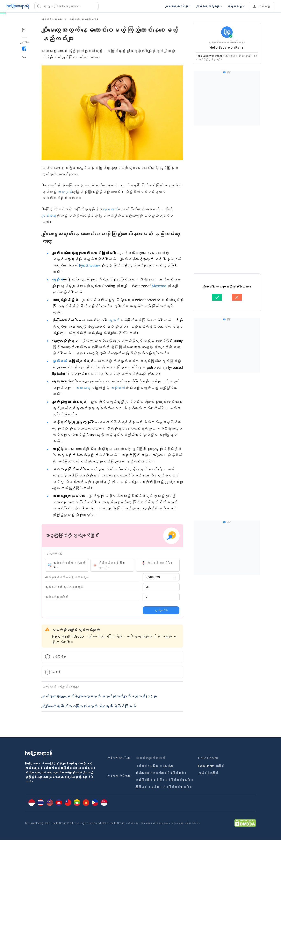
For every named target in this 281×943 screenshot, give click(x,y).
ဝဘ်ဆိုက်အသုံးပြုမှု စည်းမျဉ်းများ (154, 766)
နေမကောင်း (110, 209)
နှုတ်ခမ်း (59, 361)
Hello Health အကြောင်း (211, 766)
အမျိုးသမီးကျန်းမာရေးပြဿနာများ (84, 19)
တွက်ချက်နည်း (53, 553)
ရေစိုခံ (57, 279)
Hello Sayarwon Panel (227, 47)
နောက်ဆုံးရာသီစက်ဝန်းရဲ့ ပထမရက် (66, 577)
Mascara (159, 286)
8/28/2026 (153, 577)
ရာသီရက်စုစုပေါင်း (56, 597)
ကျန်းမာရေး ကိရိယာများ (118, 775)
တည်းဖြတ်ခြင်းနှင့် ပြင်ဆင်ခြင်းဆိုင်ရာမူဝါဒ (164, 780)
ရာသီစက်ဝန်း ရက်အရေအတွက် (64, 587)
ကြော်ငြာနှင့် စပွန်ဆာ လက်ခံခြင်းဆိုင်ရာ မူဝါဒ (163, 787)
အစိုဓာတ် (117, 388)
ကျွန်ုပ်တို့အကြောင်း (208, 773)
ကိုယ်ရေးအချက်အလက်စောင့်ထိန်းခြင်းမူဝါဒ (161, 773)
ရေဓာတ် (113, 320)
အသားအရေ (82, 388)
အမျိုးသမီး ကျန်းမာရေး (52, 19)
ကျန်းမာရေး (49, 216)
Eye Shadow (89, 265)
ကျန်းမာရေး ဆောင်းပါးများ (118, 757)
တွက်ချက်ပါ (161, 610)
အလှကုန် (64, 192)
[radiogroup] (112, 565)
